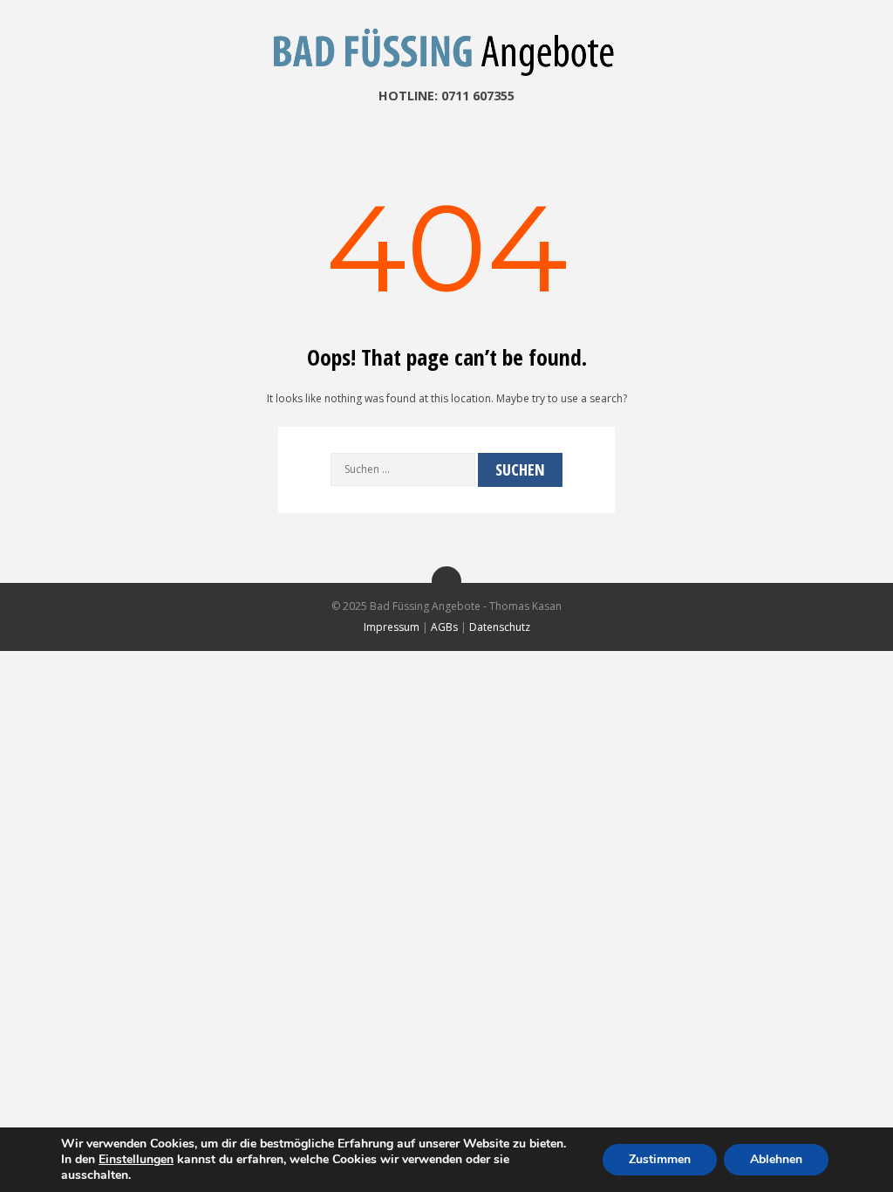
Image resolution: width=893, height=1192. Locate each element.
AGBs (444, 627)
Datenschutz (499, 627)
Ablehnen (776, 1159)
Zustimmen (660, 1159)
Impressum (391, 627)
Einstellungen (136, 1160)
